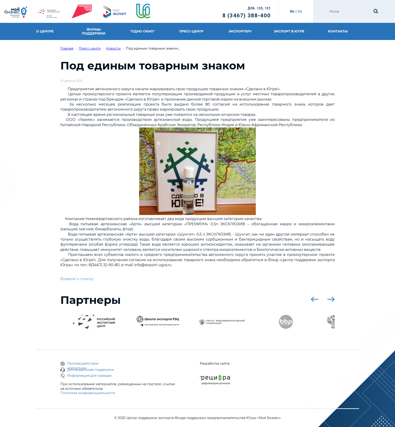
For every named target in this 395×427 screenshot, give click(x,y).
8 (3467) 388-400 (246, 15)
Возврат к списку (76, 279)
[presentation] (314, 299)
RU (292, 11)
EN (300, 11)
